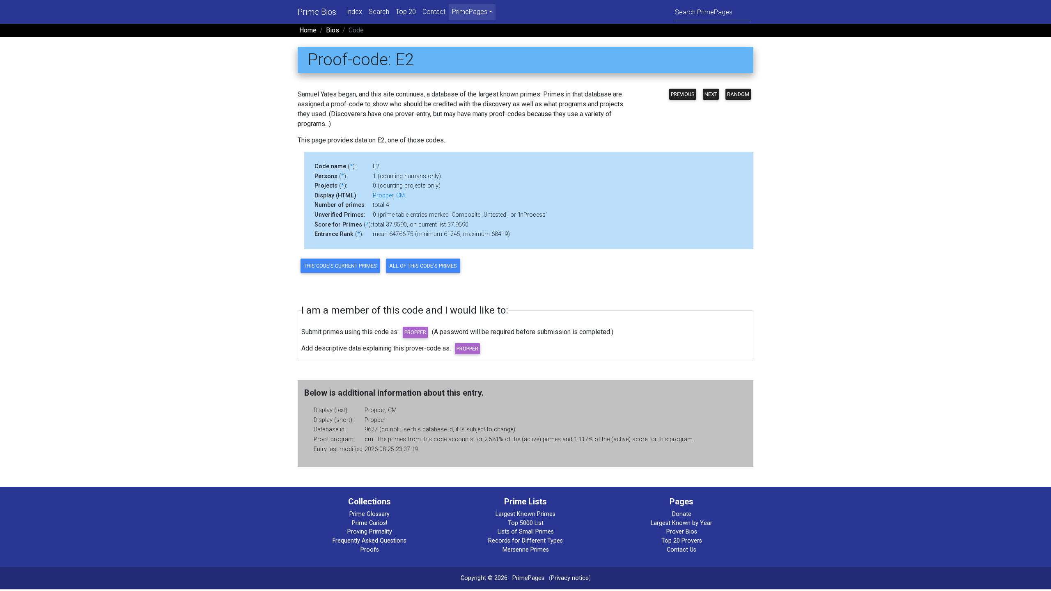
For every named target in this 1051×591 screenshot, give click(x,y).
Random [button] (738, 94)
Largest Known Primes (525, 514)
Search (379, 12)
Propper (383, 195)
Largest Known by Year (681, 523)
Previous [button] (683, 94)
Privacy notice (570, 578)
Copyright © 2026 (484, 578)
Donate (681, 514)
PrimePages (528, 578)
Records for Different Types (525, 540)
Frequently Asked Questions (369, 540)
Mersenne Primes (526, 549)
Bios (332, 30)
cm (369, 439)
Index (354, 12)
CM (400, 195)
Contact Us (681, 549)
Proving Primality (369, 531)
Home (308, 30)
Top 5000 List (526, 523)
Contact (433, 12)
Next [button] (710, 94)
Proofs (369, 549)
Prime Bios (317, 12)
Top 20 (406, 12)
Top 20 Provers (681, 540)
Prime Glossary (369, 514)
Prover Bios (681, 531)
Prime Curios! (369, 523)
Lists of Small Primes (526, 531)
